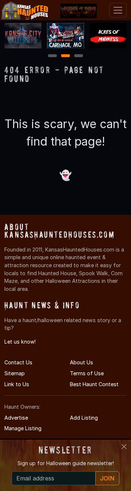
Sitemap (14, 373)
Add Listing (84, 418)
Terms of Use (87, 373)
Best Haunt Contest (94, 384)
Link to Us (16, 384)
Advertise (16, 418)
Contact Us (18, 362)
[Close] (124, 447)
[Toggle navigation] (118, 10)
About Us (81, 362)
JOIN (107, 478)
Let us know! (20, 341)
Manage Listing (22, 428)
